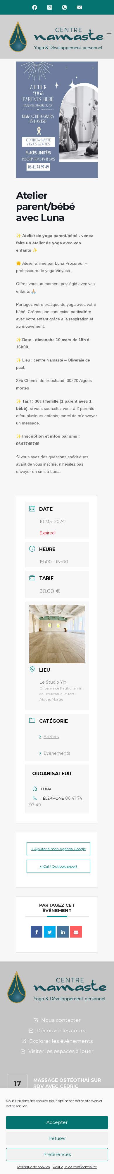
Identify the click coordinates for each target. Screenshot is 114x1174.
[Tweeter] (50, 932)
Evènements (57, 753)
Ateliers (51, 736)
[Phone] (65, 7)
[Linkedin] (63, 932)
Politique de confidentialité (75, 1167)
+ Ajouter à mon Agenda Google (58, 849)
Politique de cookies (33, 1167)
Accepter (57, 1122)
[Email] (79, 7)
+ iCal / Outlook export (58, 866)
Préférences (57, 1154)
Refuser (57, 1138)
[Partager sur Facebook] (36, 932)
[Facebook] (35, 7)
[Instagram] (50, 7)
